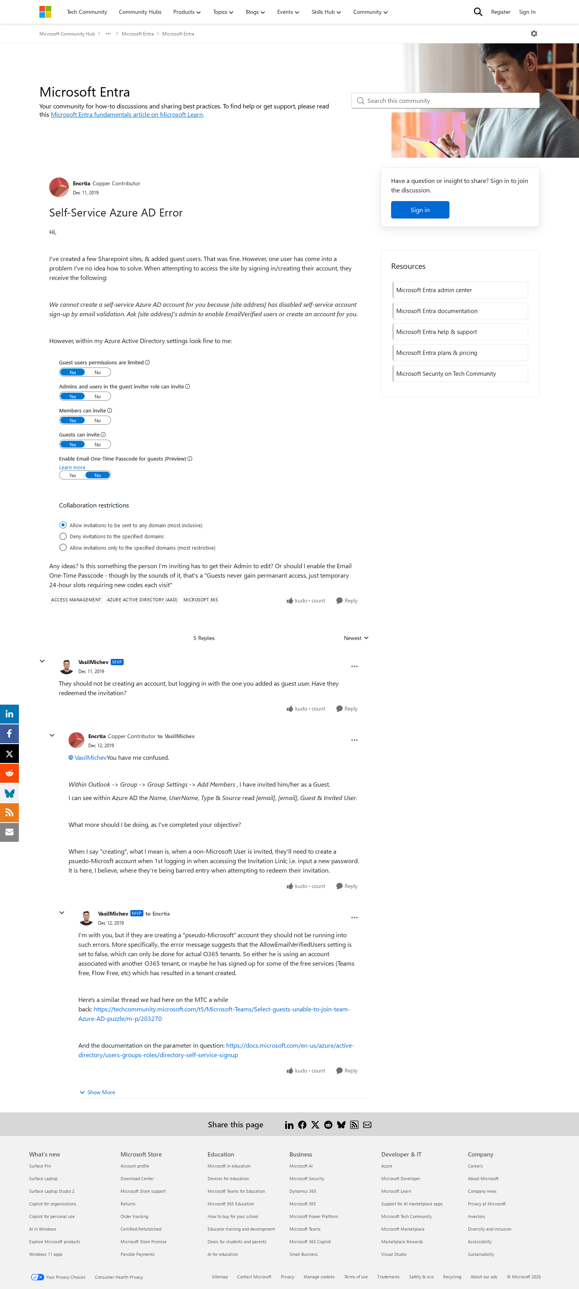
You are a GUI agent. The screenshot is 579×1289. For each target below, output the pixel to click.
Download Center (137, 1178)
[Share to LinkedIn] (289, 1124)
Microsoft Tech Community (406, 1216)
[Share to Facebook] (302, 1124)
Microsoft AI (301, 1166)
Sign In (527, 11)
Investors (476, 1216)
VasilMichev (93, 662)
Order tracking (134, 1216)
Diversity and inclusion (489, 1229)
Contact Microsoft (254, 1277)
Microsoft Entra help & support (436, 332)
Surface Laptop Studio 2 (51, 1191)
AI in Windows (42, 1229)
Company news (482, 1191)
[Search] (478, 12)
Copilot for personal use (52, 1216)
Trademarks (388, 1277)
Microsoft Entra (138, 33)
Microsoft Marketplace (403, 1229)
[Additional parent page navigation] (108, 33)
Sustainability (481, 1254)
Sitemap (220, 1277)
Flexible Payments (138, 1254)
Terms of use (356, 1277)
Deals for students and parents (237, 1241)
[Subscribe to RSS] (354, 1124)
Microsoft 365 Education (231, 1204)
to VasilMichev (176, 736)
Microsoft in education (229, 1166)
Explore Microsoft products (54, 1241)
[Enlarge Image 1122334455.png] (138, 453)
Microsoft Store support (143, 1191)
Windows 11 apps (46, 1254)
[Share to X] (315, 1124)
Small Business (304, 1254)
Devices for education (228, 1178)
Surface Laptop (43, 1178)
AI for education (223, 1254)
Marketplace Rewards (402, 1241)
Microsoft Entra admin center (434, 290)
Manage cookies (319, 1277)
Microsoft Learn (396, 1191)
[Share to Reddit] (328, 1124)
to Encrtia (157, 913)
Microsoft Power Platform (314, 1216)
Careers (475, 1166)
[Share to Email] (367, 1124)
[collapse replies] (42, 661)
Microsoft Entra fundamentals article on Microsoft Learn (127, 114)
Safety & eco (421, 1277)
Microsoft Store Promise (144, 1241)
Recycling (452, 1277)
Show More (101, 1092)
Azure (386, 1166)
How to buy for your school (233, 1216)
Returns (128, 1204)
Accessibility (480, 1241)
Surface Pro (40, 1166)
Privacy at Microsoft (487, 1204)
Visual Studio (393, 1254)
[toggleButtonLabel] (534, 33)
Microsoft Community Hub (67, 33)
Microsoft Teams (305, 1229)
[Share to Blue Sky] (341, 1124)
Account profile (135, 1166)
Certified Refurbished (141, 1229)
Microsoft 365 (303, 1204)
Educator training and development (241, 1229)
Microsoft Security (307, 1178)
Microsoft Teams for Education (236, 1191)
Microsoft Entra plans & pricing (436, 352)
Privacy (287, 1277)
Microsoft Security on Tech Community (446, 373)
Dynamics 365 (303, 1191)
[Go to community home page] (45, 12)
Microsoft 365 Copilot (310, 1241)
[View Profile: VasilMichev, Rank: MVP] (66, 666)
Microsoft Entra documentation (436, 311)
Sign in (420, 209)
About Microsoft (483, 1178)
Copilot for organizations (52, 1204)
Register (500, 11)
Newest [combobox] (356, 638)
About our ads (484, 1277)
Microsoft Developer (400, 1178)
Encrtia (82, 183)
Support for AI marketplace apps (412, 1204)
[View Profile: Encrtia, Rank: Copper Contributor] (59, 187)
